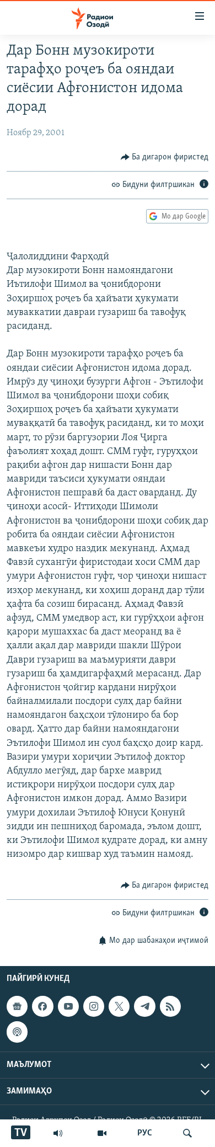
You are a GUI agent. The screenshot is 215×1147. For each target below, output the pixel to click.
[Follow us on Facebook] (42, 1006)
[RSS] (170, 1006)
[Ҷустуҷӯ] (187, 1133)
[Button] (165, 157)
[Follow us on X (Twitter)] (119, 1006)
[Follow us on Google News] (17, 1006)
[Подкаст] (17, 1031)
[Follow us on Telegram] (144, 1006)
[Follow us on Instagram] (93, 1006)
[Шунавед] (57, 1133)
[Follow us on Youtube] (68, 1006)
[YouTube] (102, 1133)
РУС (144, 1133)
